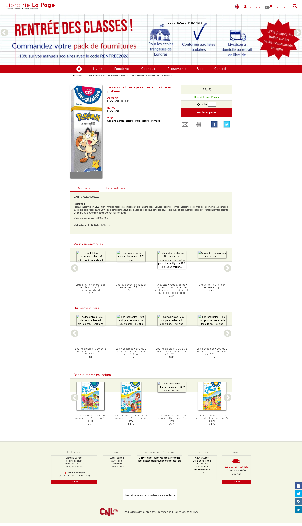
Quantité (202, 104)
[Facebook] (214, 124)
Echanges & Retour (202, 461)
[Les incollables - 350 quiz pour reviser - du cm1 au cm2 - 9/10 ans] (91, 320)
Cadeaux (148, 68)
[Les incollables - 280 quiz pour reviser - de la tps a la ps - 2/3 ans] (212, 320)
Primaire (124, 75)
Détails (74, 482)
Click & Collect (202, 458)
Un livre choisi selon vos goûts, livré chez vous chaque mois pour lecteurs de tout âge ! (159, 461)
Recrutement (202, 467)
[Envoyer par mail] (185, 124)
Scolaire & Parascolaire (95, 75)
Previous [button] (4, 28)
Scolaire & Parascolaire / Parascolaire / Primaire (133, 120)
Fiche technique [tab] (116, 187)
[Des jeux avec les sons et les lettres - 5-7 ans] (131, 256)
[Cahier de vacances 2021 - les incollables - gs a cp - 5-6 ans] (212, 396)
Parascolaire (113, 75)
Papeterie (121, 68)
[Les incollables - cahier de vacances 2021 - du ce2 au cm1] (172, 387)
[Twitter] (227, 124)
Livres (97, 68)
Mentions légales (202, 470)
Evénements (176, 68)
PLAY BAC (113, 111)
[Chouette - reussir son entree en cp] (212, 254)
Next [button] (297, 28)
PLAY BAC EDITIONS (119, 101)
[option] (151, 32)
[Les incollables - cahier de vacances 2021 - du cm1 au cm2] (131, 397)
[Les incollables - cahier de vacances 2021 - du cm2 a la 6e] (91, 396)
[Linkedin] (298, 509)
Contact (220, 68)
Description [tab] (84, 188)
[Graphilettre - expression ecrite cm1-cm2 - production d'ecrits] (91, 256)
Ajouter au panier (206, 112)
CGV (202, 472)
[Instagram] (298, 501)
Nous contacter (202, 464)
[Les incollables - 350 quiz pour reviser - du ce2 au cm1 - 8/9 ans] (131, 320)
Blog (200, 68)
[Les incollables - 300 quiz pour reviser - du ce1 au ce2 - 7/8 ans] (172, 320)
